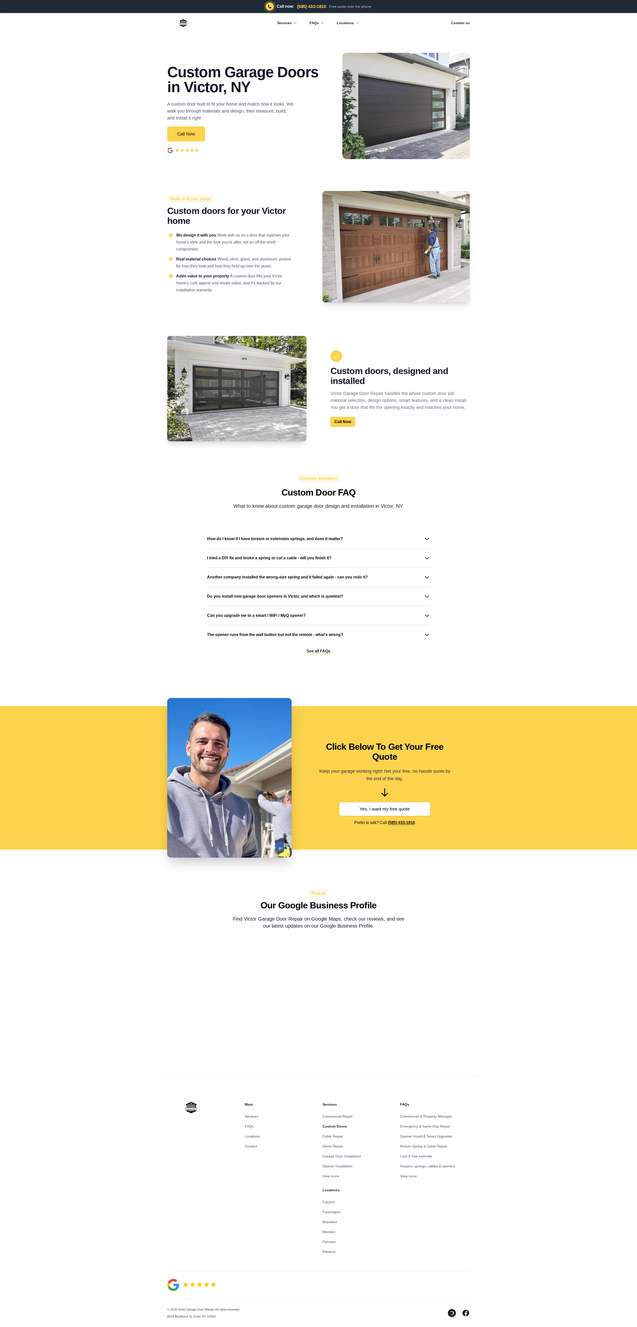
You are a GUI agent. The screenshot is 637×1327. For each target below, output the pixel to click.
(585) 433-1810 (401, 823)
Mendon (328, 1232)
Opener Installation (337, 1166)
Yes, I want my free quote (385, 809)
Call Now (186, 133)
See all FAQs (318, 651)
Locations (345, 23)
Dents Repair (332, 1146)
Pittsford (328, 1252)
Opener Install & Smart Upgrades (426, 1136)
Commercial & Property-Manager (426, 1116)
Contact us (460, 23)
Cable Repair (332, 1136)
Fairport (328, 1202)
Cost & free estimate (416, 1156)
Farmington (331, 1212)
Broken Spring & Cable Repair (423, 1146)
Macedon (329, 1222)
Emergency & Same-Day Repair (425, 1126)
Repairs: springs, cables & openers (427, 1166)
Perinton (329, 1242)
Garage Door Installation (341, 1156)
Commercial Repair (337, 1116)
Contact (251, 1146)
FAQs (314, 23)
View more (330, 1176)
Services (284, 23)
